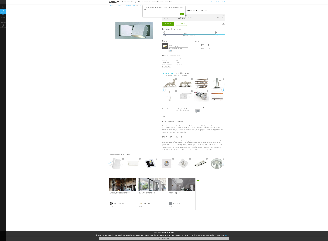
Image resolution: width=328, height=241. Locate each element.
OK (182, 14)
